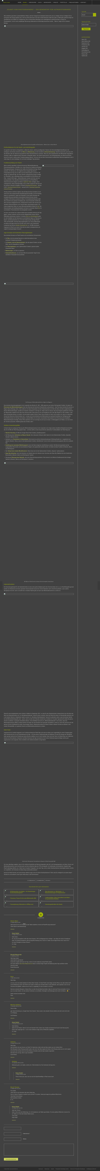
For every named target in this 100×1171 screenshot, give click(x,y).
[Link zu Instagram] (97, 2)
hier (38, 206)
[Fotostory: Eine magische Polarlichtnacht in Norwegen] (1, 585)
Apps (83, 39)
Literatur (84, 46)
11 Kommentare (40, 880)
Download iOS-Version (31, 185)
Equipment (84, 43)
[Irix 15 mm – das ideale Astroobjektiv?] (99, 585)
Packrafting (84, 50)
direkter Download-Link (21, 225)
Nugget (83, 48)
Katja (49, 880)
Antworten (12, 929)
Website (24, 1138)
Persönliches (85, 52)
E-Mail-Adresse (26, 1133)
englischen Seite (27, 181)
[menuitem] (19, 2)
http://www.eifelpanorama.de (26, 963)
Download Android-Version (14, 187)
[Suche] (88, 2)
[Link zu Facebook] (94, 2)
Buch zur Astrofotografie (32, 216)
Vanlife (83, 55)
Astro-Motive (85, 41)
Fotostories (84, 44)
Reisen (83, 54)
